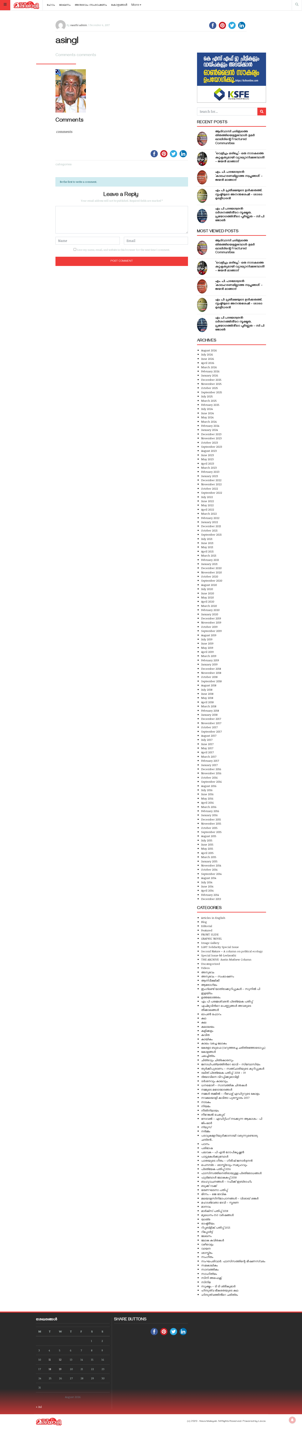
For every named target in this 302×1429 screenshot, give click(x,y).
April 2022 (207, 509)
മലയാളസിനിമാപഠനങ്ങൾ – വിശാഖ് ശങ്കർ (229, 1198)
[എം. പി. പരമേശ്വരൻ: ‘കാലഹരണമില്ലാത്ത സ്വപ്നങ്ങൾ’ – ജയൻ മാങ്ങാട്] (202, 177)
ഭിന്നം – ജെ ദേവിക (213, 1194)
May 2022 (207, 505)
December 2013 (211, 899)
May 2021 (207, 547)
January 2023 (209, 476)
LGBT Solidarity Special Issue (220, 947)
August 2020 (209, 585)
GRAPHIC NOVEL (211, 938)
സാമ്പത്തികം (210, 1269)
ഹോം (51, 5)
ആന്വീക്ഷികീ (210, 980)
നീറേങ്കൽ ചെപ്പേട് (213, 1114)
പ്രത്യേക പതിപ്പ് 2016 (216, 1169)
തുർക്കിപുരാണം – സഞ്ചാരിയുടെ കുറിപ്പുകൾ (232, 1068)
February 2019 (210, 660)
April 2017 (207, 752)
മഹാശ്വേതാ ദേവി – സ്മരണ (220, 1202)
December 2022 (211, 480)
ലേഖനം (65, 5)
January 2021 (209, 564)
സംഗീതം (207, 1257)
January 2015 (209, 861)
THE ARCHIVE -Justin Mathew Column (226, 959)
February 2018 (210, 710)
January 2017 (209, 765)
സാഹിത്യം (209, 1274)
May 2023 (207, 459)
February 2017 (210, 761)
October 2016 (209, 777)
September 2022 (211, 493)
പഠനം (205, 1144)
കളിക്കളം (207, 1031)
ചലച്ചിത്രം (208, 1056)
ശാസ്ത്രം (206, 1253)
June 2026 (207, 359)
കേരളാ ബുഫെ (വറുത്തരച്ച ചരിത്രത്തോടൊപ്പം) (233, 1047)
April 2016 (207, 802)
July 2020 (207, 589)
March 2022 (209, 513)
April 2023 (207, 463)
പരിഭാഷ (207, 1148)
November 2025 (211, 384)
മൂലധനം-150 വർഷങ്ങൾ (217, 1215)
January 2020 (209, 614)
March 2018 (208, 706)
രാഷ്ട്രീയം (207, 1223)
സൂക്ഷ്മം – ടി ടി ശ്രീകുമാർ (218, 1286)
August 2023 (209, 451)
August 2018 (208, 685)
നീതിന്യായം (210, 1110)
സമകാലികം (209, 1265)
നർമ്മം (205, 1131)
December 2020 (211, 568)
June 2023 (207, 455)
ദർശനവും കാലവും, (214, 1081)
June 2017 (207, 744)
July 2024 (207, 409)
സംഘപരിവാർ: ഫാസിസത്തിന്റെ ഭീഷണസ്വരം (233, 1261)
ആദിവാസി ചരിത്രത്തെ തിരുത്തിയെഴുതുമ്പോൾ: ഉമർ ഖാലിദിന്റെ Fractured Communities (235, 138)
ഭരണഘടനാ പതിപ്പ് (214, 1190)
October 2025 (209, 388)
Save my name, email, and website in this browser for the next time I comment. (123, 250)
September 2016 (211, 782)
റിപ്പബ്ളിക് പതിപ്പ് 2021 (215, 1227)
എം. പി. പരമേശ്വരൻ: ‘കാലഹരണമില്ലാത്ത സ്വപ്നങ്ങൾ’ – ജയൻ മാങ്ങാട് (239, 176)
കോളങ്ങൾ (119, 5)
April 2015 (207, 853)
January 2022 (209, 522)
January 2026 (209, 375)
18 (50, 1369)
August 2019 (208, 635)
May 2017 (207, 748)
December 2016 (211, 769)
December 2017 (211, 719)
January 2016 (209, 815)
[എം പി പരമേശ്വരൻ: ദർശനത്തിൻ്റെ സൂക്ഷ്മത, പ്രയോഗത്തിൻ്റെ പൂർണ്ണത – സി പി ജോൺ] (202, 216)
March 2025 (209, 401)
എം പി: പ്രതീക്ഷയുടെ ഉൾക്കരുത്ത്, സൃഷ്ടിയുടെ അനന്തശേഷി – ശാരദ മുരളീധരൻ (238, 195)
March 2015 (208, 857)
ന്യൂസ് (206, 1127)
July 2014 (206, 882)
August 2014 (208, 878)
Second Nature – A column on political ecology (232, 951)
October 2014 (209, 869)
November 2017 (211, 723)
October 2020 (209, 576)
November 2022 (211, 484)
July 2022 (207, 497)
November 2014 (211, 865)
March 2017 (208, 756)
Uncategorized (210, 964)
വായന (206, 1248)
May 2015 (207, 848)
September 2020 (211, 580)
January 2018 (209, 715)
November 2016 (211, 773)
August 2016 (209, 786)
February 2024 (210, 426)
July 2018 (206, 689)
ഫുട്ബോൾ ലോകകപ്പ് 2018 (219, 1177)
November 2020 (211, 572)
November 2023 (211, 438)
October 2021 (209, 530)
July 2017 (206, 740)
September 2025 (211, 392)
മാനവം (206, 1206)
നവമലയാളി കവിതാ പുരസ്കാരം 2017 (225, 1098)
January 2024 (209, 430)
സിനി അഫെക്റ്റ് (211, 1278)
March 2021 (208, 555)
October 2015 (209, 828)
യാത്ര (205, 1219)
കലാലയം (207, 1027)
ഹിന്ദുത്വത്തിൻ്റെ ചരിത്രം (219, 1295)
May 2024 (207, 417)
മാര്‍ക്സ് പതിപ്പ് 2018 (214, 1211)
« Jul (39, 1407)
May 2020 (207, 597)
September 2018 (211, 681)
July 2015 (206, 840)
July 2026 (207, 354)
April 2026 (207, 363)
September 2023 (211, 447)
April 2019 (207, 652)
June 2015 (207, 844)
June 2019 (207, 643)
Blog (204, 922)
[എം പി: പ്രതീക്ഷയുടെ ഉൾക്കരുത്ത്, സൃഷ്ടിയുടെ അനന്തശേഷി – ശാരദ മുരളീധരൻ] (202, 196)
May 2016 (207, 798)
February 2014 (210, 895)
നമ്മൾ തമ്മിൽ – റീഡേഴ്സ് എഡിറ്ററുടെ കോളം (230, 1093)
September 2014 (211, 874)
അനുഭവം (207, 972)
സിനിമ (206, 1282)
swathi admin (78, 25)
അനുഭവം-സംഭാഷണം (91, 5)
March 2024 (209, 421)
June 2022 (207, 501)
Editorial (206, 926)
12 (60, 1359)
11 (50, 1359)
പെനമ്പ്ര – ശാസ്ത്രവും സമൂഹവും (224, 1165)
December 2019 (211, 618)
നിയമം (205, 1106)
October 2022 (209, 488)
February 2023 (210, 472)
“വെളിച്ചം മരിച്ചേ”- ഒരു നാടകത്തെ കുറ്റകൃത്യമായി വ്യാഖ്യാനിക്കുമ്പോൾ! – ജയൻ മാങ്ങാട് (240, 158)
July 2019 (206, 639)
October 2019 (209, 627)
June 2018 (207, 694)
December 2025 (211, 380)
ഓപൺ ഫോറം (211, 1014)
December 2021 (211, 526)
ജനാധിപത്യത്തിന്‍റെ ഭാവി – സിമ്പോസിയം (230, 1064)
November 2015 (211, 823)
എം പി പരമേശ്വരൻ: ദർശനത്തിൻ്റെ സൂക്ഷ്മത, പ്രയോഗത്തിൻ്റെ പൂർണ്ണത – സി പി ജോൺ (239, 215)
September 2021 (211, 534)
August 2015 (208, 836)
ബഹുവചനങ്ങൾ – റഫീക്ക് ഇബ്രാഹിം (226, 1181)
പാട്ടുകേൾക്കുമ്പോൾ (214, 1156)
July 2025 (207, 396)
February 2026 (210, 371)
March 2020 (209, 606)
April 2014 (207, 890)
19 (60, 1369)
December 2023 (211, 434)
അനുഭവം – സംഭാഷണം (217, 976)
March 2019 (208, 656)
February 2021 (210, 560)
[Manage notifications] (292, 1420)
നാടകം (206, 1102)
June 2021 (207, 543)
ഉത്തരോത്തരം (210, 997)
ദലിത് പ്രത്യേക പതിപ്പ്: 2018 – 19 (223, 1073)
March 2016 (209, 807)
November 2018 (211, 673)
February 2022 (210, 518)
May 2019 (207, 648)
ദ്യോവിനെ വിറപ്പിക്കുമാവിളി (220, 1077)
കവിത (205, 1035)
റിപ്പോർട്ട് (207, 1232)
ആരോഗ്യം (209, 985)
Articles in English (213, 918)
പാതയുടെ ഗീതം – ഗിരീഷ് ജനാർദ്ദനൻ (226, 1160)
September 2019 (211, 631)
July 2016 (207, 790)
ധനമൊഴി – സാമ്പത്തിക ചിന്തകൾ (224, 1085)
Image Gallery (210, 943)
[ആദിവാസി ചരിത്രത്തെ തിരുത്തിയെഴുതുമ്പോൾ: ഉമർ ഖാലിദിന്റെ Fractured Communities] (202, 139)
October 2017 (209, 727)
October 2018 (209, 677)
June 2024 (207, 413)
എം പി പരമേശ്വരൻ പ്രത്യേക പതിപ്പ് (227, 1001)
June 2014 (207, 886)
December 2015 (211, 819)
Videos (205, 968)
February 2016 (210, 811)
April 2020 (207, 601)
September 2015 (211, 832)
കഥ (203, 1018)
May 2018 (207, 698)
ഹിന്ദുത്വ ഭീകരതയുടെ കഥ (219, 1290)
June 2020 (207, 593)
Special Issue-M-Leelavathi (218, 955)
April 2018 (207, 702)
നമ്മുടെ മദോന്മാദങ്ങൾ (216, 1089)
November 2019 (211, 622)
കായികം (207, 1039)
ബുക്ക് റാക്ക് (209, 1186)
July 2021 (206, 539)
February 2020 (210, 610)
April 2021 (207, 551)
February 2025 (210, 405)
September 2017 (211, 731)
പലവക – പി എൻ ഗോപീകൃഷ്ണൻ (222, 1152)
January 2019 (209, 664)
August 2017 (208, 736)
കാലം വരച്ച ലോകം (214, 1043)
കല (203, 1022)
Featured (206, 930)
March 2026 (209, 367)
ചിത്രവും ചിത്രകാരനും (217, 1060)
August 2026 (209, 350)
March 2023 (209, 467)
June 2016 (207, 794)
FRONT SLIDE (210, 934)
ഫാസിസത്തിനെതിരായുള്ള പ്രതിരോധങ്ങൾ (231, 1173)
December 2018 (211, 669)
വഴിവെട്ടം (207, 1244)
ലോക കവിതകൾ (212, 1240)
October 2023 (209, 442)
